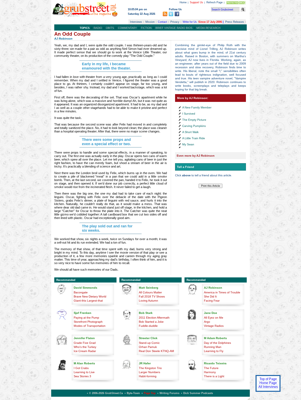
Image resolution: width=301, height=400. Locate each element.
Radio (98, 28)
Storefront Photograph (88, 321)
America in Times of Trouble (222, 292)
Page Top (150, 393)
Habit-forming (147, 376)
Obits (110, 28)
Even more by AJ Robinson (196, 155)
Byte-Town (133, 393)
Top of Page (268, 379)
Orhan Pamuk (148, 347)
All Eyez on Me (213, 317)
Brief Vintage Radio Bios (173, 28)
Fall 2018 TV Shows (152, 296)
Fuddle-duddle (148, 325)
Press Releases (234, 21)
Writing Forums (169, 393)
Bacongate (81, 292)
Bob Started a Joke (151, 321)
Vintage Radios (214, 325)
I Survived (188, 113)
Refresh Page (214, 2)
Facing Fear (212, 300)
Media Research (208, 28)
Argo (207, 321)
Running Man (212, 347)
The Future (211, 368)
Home (183, 2)
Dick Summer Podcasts (198, 393)
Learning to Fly (213, 351)
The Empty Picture (194, 119)
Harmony (210, 372)
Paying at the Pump (86, 317)
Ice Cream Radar (85, 351)
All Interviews (268, 387)
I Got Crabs (81, 368)
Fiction (146, 28)
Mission (150, 21)
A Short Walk (190, 132)
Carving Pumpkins (194, 126)
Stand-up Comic (149, 342)
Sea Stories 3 (82, 376)
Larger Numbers (149, 372)
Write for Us (190, 21)
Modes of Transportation (89, 325)
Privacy (174, 21)
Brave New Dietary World (90, 296)
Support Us (196, 2)
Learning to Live (84, 372)
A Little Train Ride (193, 138)
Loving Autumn (148, 300)
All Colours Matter (150, 292)
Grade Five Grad (85, 342)
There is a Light (214, 376)
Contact (162, 21)
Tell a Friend (185, 167)
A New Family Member (197, 107)
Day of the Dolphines (217, 342)
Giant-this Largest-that (88, 300)
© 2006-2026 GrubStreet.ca (106, 393)
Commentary (127, 28)
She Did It (210, 296)
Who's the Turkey (85, 347)
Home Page (268, 383)
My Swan (188, 144)
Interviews (136, 21)
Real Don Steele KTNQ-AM (156, 351)
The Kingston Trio (150, 368)
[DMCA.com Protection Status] (235, 3)
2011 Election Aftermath (154, 317)
